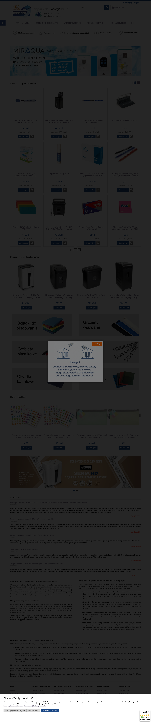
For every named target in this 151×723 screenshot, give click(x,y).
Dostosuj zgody (33, 711)
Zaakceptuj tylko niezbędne (15, 711)
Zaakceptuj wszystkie (50, 711)
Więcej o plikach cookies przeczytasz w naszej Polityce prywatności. (25, 706)
